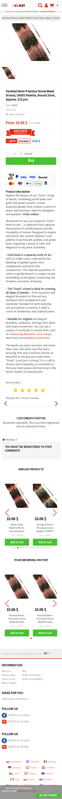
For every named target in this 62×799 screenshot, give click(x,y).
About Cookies (9, 682)
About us (6, 671)
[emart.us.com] (17, 6)
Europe (49, 773)
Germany (16, 767)
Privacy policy (9, 675)
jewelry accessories (38, 338)
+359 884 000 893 (47, 11)
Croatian (50, 767)
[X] (3, 788)
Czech (17, 773)
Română (52, 761)
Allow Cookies (48, 795)
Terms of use (8, 679)
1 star (15, 390)
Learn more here (25, 790)
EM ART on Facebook (19, 715)
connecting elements (22, 334)
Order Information (31, 675)
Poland (31, 779)
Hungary (33, 773)
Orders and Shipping (32, 679)
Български (15, 761)
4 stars (36, 390)
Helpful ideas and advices (15, 698)
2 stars (22, 390)
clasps (47, 334)
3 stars (29, 390)
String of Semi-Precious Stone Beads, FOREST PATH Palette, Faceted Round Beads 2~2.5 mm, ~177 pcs (45, 528)
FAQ (24, 671)
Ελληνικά (34, 761)
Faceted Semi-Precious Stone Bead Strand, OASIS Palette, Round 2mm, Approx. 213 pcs (17, 619)
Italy (17, 779)
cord (39, 334)
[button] (12, 547)
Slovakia (47, 779)
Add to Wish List (17, 114)
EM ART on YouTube (18, 721)
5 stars (42, 390)
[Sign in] (47, 5)
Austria (33, 767)
